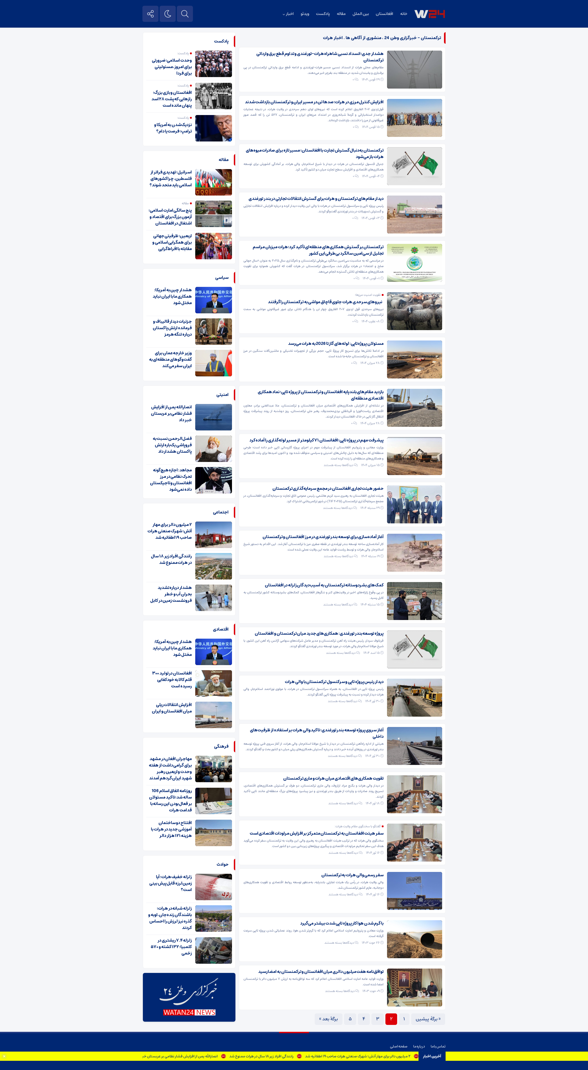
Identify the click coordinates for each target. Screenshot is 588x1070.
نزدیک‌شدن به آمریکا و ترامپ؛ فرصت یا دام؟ (173, 128)
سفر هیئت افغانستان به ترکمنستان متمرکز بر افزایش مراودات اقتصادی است (317, 833)
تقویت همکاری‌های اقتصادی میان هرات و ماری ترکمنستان (333, 778)
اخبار (290, 13)
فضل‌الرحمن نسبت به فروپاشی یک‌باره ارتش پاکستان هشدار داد (172, 445)
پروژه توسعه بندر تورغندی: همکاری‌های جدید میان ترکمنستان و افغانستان (319, 633)
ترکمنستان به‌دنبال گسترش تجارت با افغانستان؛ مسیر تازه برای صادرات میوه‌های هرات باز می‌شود (315, 153)
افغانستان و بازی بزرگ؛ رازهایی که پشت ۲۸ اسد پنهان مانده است (171, 99)
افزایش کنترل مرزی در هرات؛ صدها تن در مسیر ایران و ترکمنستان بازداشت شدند (314, 102)
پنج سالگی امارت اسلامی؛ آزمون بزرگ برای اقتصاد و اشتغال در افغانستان (170, 217)
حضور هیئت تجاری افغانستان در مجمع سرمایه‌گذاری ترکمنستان (328, 488)
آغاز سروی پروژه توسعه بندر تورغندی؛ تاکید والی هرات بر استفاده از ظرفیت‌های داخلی (317, 733)
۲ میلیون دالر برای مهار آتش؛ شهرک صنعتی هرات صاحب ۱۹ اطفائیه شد (394, 1056)
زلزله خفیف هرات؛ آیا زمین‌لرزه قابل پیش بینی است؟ (170, 883)
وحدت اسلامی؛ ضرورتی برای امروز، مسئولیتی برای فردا (172, 67)
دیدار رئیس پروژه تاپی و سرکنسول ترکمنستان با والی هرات (334, 682)
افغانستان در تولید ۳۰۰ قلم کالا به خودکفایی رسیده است (172, 679)
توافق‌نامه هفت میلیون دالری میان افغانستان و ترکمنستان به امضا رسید (321, 972)
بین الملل (361, 13)
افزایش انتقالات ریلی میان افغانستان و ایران (172, 708)
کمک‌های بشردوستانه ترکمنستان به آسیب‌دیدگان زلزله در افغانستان (324, 585)
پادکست (323, 13)
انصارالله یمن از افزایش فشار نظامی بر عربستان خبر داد (213, 1056)
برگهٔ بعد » (328, 1019)
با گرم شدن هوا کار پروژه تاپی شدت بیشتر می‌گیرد (342, 923)
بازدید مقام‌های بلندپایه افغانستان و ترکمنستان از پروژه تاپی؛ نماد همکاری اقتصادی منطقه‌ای (321, 395)
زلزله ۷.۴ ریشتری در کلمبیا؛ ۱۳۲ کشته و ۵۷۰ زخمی (171, 947)
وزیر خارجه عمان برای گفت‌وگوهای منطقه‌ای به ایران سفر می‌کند (170, 359)
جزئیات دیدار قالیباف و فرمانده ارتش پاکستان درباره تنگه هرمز (172, 328)
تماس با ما (438, 1046)
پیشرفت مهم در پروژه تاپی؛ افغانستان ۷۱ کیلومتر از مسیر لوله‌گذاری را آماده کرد (316, 440)
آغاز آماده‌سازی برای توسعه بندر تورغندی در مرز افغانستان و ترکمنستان (323, 537)
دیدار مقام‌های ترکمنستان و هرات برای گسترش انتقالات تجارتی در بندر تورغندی (316, 199)
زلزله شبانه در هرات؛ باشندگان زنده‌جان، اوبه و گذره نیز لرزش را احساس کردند (170, 918)
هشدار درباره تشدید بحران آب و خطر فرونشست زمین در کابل (171, 594)
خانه (403, 13)
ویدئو (305, 13)
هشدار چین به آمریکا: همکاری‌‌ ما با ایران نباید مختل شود (172, 296)
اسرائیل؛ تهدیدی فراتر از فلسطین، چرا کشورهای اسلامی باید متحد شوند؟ (171, 178)
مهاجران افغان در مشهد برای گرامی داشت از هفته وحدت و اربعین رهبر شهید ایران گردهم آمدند (170, 769)
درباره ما (419, 1046)
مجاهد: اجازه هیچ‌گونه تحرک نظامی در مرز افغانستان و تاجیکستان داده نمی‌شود (171, 480)
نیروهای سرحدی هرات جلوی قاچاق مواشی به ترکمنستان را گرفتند (326, 302)
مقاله (341, 13)
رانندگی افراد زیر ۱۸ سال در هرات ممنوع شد (298, 1056)
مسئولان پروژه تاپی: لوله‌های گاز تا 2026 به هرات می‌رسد (336, 343)
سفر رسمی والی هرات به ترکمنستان (352, 875)
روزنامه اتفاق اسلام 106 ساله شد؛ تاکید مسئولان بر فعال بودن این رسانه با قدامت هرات (170, 800)
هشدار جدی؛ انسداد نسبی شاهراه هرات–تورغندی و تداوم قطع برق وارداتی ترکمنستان (320, 57)
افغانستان (384, 13)
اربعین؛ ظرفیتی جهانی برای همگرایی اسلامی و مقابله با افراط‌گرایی (172, 242)
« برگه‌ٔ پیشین (428, 1019)
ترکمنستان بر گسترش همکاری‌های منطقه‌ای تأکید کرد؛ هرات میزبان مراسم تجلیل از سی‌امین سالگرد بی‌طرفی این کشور (318, 250)
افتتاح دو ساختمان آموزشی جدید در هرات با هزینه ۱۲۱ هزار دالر (171, 829)
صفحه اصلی (398, 1046)
